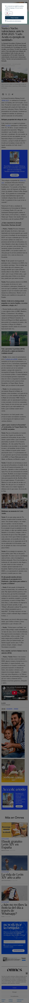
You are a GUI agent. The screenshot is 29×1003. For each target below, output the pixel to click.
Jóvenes (16, 709)
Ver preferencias (14, 996)
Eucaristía (9, 709)
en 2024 (8, 125)
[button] (26, 973)
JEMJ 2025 (5, 100)
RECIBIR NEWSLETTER (18, 950)
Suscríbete (14, 175)
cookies (11, 946)
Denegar (14, 992)
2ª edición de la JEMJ (11, 359)
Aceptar (14, 987)
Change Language (14, 17)
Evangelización (5, 26)
